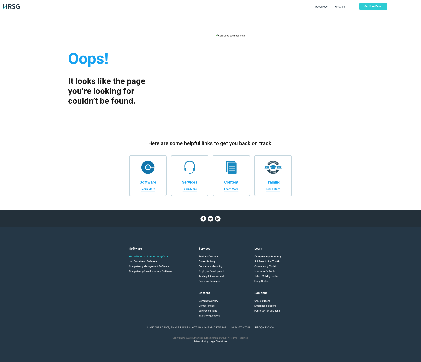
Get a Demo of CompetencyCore (148, 256)
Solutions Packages (209, 281)
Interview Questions (209, 315)
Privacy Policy (201, 341)
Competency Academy (268, 256)
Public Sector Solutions (267, 310)
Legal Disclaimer (218, 341)
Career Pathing (207, 261)
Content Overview (208, 300)
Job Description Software (143, 261)
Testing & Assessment (211, 276)
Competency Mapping (210, 266)
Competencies (207, 305)
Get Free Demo (373, 6)
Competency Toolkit (265, 266)
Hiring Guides (261, 281)
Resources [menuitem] (321, 6)
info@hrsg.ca (264, 327)
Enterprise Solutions (265, 305)
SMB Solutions (262, 300)
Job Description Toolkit (267, 261)
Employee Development (211, 271)
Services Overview (208, 256)
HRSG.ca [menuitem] (340, 6)
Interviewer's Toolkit (265, 271)
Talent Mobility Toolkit (266, 276)
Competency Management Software (149, 266)
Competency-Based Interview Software (150, 271)
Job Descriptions (208, 310)
